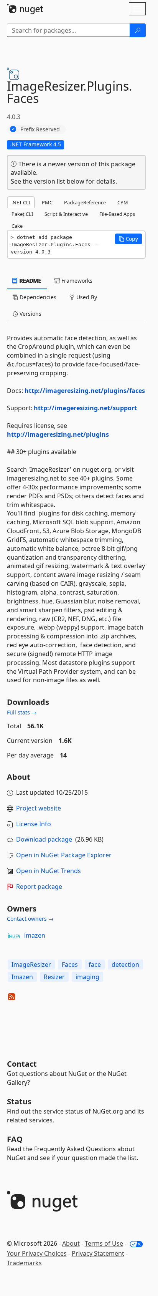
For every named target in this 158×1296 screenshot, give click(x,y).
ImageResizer (31, 964)
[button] (128, 239)
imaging (87, 977)
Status (19, 1101)
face (95, 964)
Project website (38, 808)
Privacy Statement (98, 1253)
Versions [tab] (29, 313)
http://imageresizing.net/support (85, 408)
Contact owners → (30, 918)
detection (125, 964)
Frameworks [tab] (76, 280)
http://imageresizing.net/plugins (58, 434)
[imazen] (14, 936)
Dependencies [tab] (37, 297)
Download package (44, 839)
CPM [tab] (122, 202)
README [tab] (29, 280)
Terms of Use (104, 1243)
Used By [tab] (86, 297)
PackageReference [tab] (85, 202)
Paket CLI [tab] (22, 213)
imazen (34, 935)
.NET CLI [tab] (21, 202)
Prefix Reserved (40, 129)
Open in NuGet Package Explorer (64, 855)
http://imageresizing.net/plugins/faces (85, 390)
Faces (70, 964)
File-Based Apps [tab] (117, 213)
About (71, 1243)
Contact (22, 1064)
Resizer (54, 977)
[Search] (138, 30)
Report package (39, 886)
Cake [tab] (17, 225)
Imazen (22, 977)
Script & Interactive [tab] (66, 213)
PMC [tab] (47, 202)
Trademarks (24, 1263)
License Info (33, 824)
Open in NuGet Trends (48, 871)
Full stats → (22, 712)
